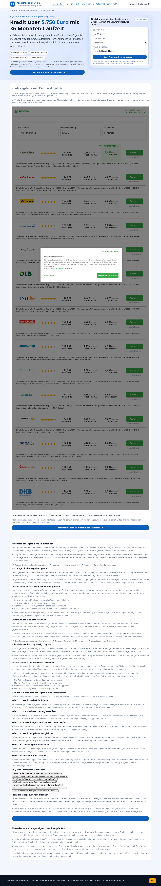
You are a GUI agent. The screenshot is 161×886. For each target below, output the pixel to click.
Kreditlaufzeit (99, 38)
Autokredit (100, 4)
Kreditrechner (58, 4)
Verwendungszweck (101, 47)
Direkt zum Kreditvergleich (139, 4)
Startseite (13, 10)
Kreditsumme (98, 30)
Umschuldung (88, 4)
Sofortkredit (112, 4)
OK (152, 881)
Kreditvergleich (73, 4)
